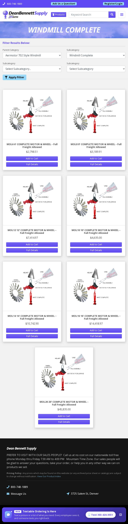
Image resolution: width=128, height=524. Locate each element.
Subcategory (73, 49)
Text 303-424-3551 (102, 514)
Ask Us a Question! (63, 3)
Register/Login (113, 3)
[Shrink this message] (120, 514)
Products (59, 14)
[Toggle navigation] (121, 14)
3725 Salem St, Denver (85, 493)
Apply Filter (16, 77)
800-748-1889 (19, 487)
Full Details (32, 164)
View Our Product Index (49, 476)
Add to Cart (32, 158)
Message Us (18, 494)
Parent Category (11, 49)
